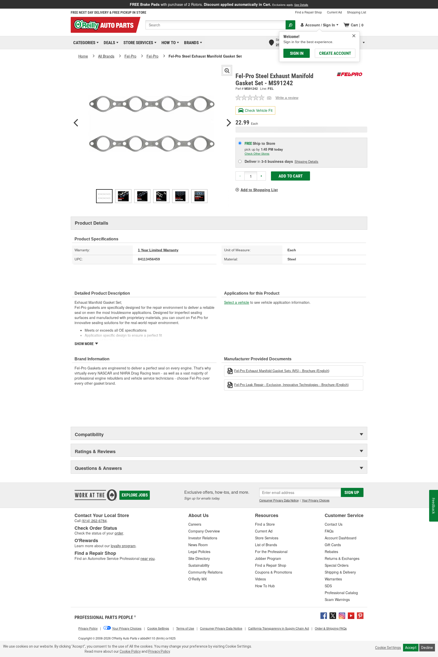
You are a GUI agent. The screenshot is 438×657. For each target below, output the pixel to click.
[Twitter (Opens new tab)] (333, 614)
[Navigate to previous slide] (1, 4)
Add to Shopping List (259, 189)
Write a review (287, 98)
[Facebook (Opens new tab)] (323, 614)
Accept (410, 648)
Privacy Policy (159, 651)
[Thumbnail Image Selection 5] (180, 196)
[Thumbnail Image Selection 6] (199, 196)
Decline (427, 648)
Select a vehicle (236, 302)
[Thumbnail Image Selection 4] (161, 196)
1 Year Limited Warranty (158, 250)
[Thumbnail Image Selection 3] (142, 196)
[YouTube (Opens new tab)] (351, 614)
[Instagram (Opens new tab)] (342, 614)
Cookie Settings (388, 648)
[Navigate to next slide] (436, 4)
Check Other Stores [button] (257, 153)
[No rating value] (251, 97)
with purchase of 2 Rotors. (219, 4)
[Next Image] (229, 123)
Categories (83, 42)
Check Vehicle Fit (258, 110)
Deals (108, 42)
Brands (190, 42)
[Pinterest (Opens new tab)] (360, 614)
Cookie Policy (130, 651)
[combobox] (215, 24)
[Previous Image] (76, 123)
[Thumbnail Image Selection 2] (123, 196)
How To (167, 42)
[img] (353, 35)
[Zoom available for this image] (227, 70)
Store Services (137, 42)
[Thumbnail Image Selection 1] (104, 196)
